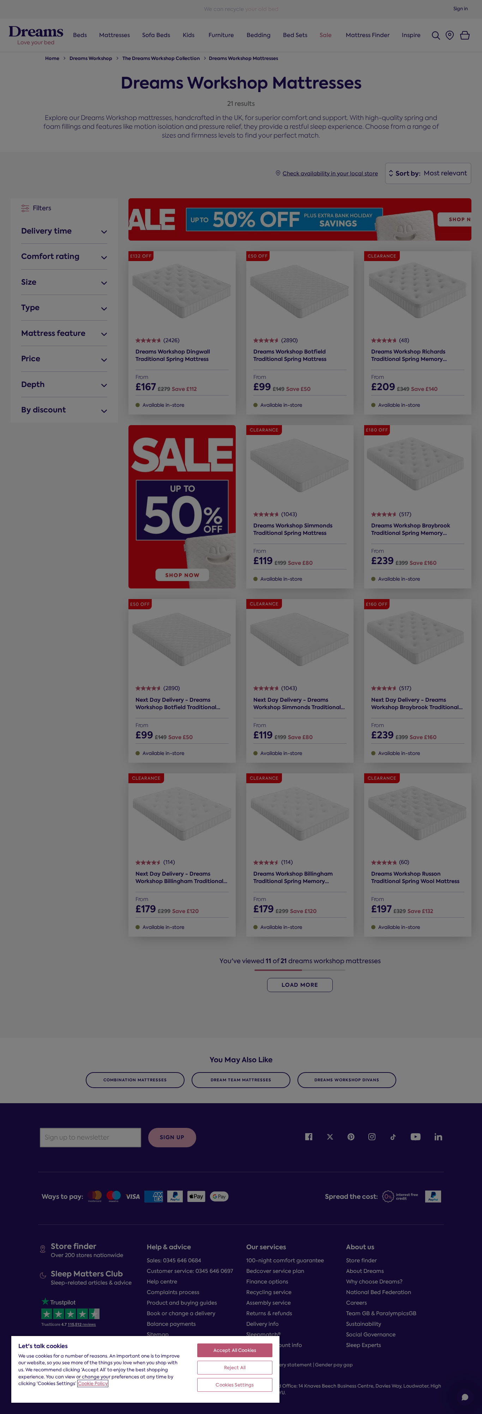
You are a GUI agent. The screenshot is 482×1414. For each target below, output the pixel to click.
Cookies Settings (235, 1385)
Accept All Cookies (234, 1350)
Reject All (235, 1368)
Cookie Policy (93, 1383)
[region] (145, 1369)
